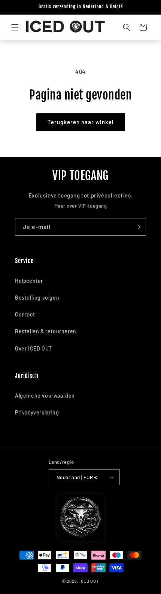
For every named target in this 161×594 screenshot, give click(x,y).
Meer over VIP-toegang (80, 206)
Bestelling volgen (37, 297)
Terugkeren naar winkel (81, 122)
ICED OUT (89, 581)
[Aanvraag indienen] (137, 227)
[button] (15, 27)
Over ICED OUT (33, 348)
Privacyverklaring (37, 412)
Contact (25, 314)
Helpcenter (29, 281)
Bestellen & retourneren (45, 331)
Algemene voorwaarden (45, 395)
